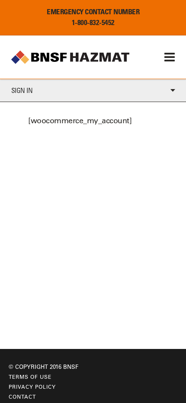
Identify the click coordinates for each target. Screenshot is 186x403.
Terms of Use (30, 376)
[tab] (93, 90)
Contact (22, 396)
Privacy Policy (32, 386)
